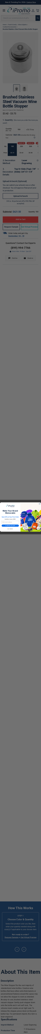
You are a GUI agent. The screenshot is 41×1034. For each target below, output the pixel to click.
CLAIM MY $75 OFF (10, 525)
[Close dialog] (39, 504)
